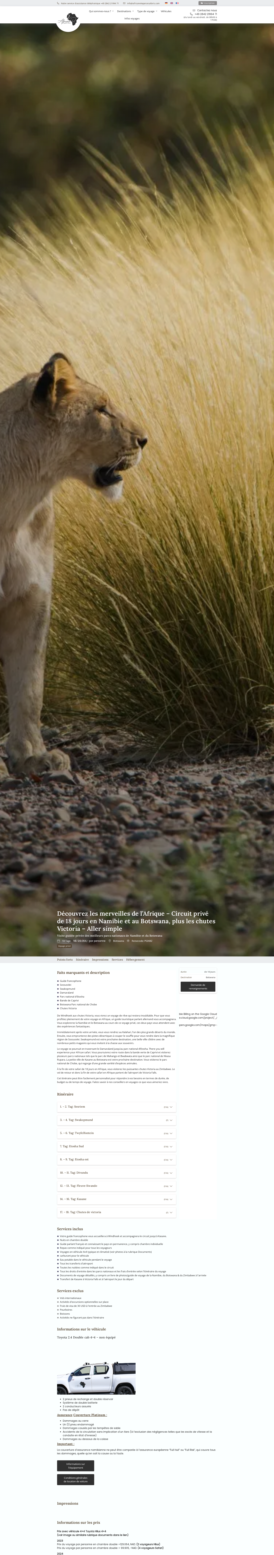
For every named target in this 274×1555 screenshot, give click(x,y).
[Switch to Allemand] (166, 3)
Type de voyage (146, 11)
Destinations (124, 11)
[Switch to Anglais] (171, 3)
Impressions (100, 959)
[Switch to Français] (177, 3)
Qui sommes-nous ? (100, 11)
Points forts (65, 959)
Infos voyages (132, 18)
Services (117, 959)
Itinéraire (82, 959)
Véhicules (166, 11)
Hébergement (135, 959)
